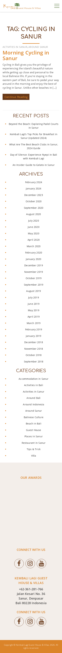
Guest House (33, 430)
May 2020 (33, 233)
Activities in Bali (33, 385)
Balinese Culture (33, 417)
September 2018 (33, 361)
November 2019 (33, 271)
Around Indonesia (33, 404)
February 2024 (33, 182)
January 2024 (33, 188)
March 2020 (34, 246)
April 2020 (34, 239)
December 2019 (33, 265)
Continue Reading (16, 97)
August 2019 (33, 291)
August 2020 (33, 214)
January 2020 (33, 259)
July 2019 (33, 297)
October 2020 (34, 201)
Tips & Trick (33, 449)
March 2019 (34, 323)
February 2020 (33, 252)
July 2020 (33, 220)
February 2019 (33, 329)
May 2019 (33, 310)
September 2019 (33, 284)
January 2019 (33, 336)
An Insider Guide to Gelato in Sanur (34, 165)
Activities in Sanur (15, 47)
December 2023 (33, 195)
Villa (33, 455)
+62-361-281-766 (31, 589)
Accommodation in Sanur (33, 378)
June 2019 (33, 303)
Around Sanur (38, 47)
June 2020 (33, 227)
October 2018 (34, 355)
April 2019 (34, 316)
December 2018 (33, 342)
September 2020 (33, 207)
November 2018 (33, 348)
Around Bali (33, 398)
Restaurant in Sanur (34, 442)
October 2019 (34, 278)
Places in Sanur (33, 436)
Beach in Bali (33, 423)
